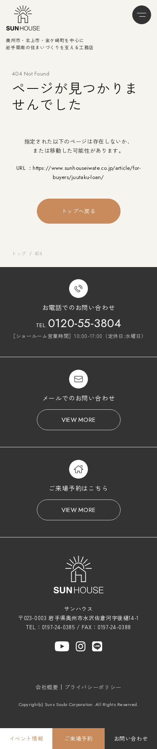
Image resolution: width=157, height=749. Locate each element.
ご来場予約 (78, 738)
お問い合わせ (131, 738)
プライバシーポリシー (93, 687)
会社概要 (47, 687)
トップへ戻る (79, 211)
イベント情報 (26, 738)
